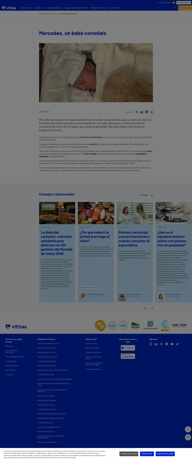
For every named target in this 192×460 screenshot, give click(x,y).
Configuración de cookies (129, 454)
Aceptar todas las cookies (165, 454)
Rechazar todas (147, 454)
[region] (96, 454)
